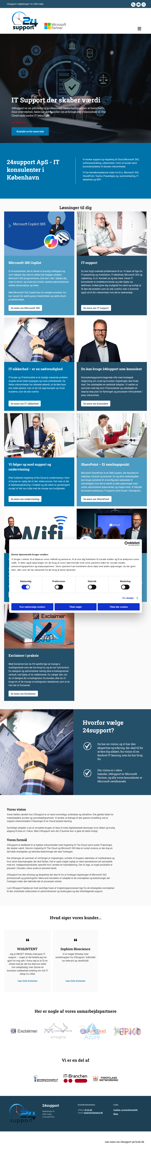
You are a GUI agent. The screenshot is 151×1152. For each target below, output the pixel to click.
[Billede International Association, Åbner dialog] (45, 1078)
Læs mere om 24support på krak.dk (124, 1141)
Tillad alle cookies (119, 606)
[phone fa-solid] (133, 4)
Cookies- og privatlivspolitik (125, 1110)
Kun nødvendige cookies (32, 606)
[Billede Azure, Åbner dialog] (92, 1031)
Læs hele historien (27, 977)
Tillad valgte (75, 606)
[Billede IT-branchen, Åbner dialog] (75, 1078)
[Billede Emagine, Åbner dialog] (58, 1031)
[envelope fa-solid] (138, 4)
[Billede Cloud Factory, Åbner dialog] (24, 1031)
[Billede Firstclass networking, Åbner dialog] (105, 1078)
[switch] (59, 587)
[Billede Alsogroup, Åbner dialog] (127, 1031)
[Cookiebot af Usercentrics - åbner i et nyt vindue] (127, 544)
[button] (109, 29)
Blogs (115, 1114)
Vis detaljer (128, 598)
